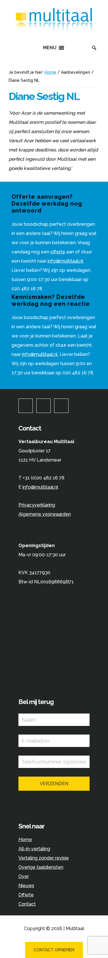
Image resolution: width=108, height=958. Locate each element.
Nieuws (26, 885)
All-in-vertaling (34, 848)
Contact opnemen (54, 950)
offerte (57, 252)
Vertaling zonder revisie (43, 858)
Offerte (26, 895)
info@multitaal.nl (65, 261)
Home (25, 839)
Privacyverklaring (36, 505)
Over (23, 876)
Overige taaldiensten (40, 867)
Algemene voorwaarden (44, 514)
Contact (27, 904)
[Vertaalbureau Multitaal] (54, 31)
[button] (49, 48)
